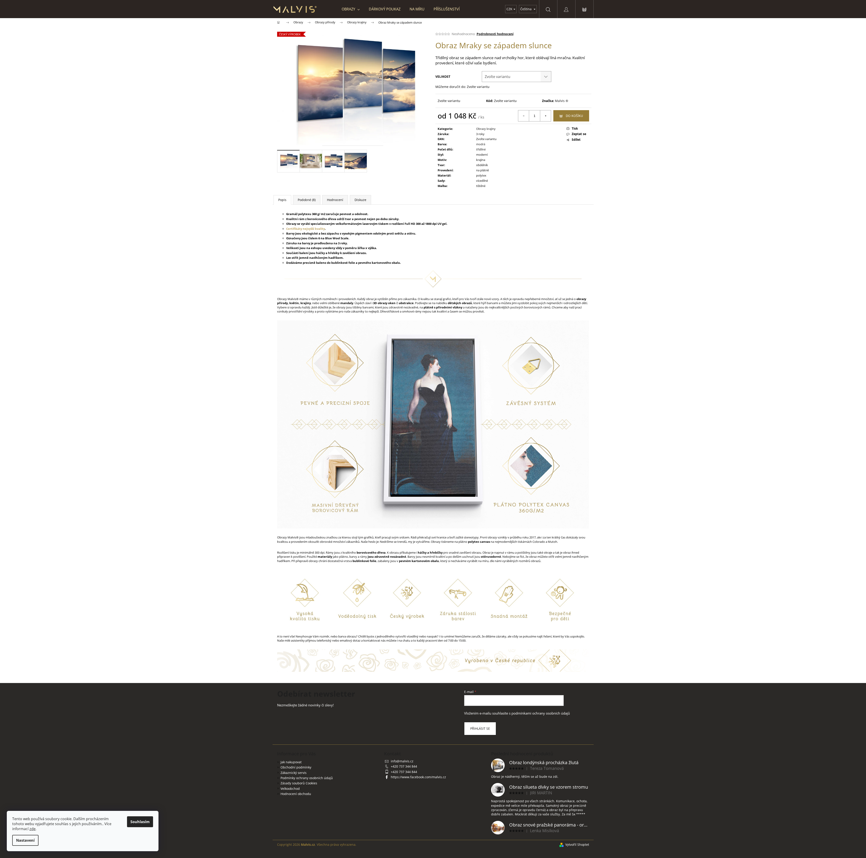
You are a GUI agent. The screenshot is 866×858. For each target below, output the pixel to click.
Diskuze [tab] (360, 200)
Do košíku (574, 116)
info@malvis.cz (402, 761)
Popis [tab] (282, 200)
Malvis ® (561, 101)
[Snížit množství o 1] (523, 115)
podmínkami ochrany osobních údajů (540, 713)
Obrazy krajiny (486, 129)
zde (32, 828)
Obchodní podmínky (296, 767)
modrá (480, 144)
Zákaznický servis (294, 773)
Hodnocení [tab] (335, 200)
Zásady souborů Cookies (299, 783)
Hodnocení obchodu (296, 794)
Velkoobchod (290, 788)
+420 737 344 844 (404, 766)
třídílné (481, 149)
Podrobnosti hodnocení (495, 34)
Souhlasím (140, 821)
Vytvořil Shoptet (577, 844)
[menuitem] (350, 9)
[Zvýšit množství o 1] (545, 115)
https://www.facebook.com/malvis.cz (418, 777)
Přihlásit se (480, 728)
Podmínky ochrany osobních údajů (307, 778)
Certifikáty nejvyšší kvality (305, 229)
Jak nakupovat (291, 762)
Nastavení (25, 840)
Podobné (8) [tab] (307, 200)
